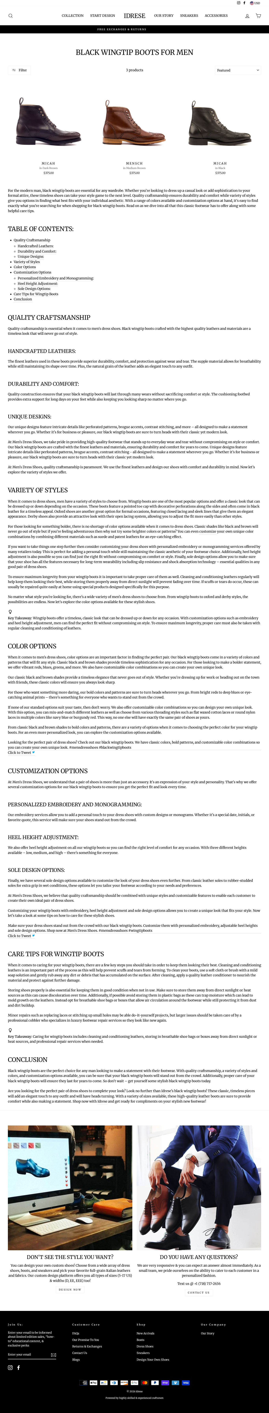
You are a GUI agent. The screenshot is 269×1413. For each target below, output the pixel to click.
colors (13, 1076)
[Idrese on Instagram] (10, 1367)
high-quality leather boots (198, 1096)
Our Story (163, 15)
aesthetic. (116, 200)
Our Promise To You (85, 1340)
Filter (22, 70)
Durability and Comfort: (37, 251)
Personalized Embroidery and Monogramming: (56, 278)
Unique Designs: (31, 256)
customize (207, 531)
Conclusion (23, 299)
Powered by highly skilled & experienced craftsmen (134, 1397)
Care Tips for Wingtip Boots (36, 294)
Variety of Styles (27, 262)
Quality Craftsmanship (32, 240)
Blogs (76, 1359)
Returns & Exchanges (87, 1346)
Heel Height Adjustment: (38, 283)
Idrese (134, 15)
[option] (134, 29)
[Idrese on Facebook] (18, 1367)
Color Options (25, 267)
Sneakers (189, 15)
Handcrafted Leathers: (36, 246)
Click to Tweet (20, 752)
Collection (72, 15)
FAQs (75, 1333)
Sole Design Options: (34, 289)
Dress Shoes (145, 1346)
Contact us (199, 1292)
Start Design (102, 15)
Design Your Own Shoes (153, 1359)
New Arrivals (145, 1333)
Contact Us (79, 1353)
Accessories (216, 15)
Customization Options (32, 272)
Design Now (70, 1289)
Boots (140, 1340)
